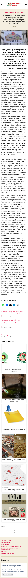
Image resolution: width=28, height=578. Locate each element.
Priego (4, 526)
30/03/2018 (14, 26)
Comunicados (9, 12)
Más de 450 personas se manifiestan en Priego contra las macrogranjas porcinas (12, 313)
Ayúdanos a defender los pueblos (11, 546)
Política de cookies (20, 571)
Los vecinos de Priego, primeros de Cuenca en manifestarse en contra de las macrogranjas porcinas (12, 333)
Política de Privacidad (7, 553)
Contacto (4, 551)
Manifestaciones (18, 12)
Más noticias (5, 544)
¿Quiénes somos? (6, 540)
